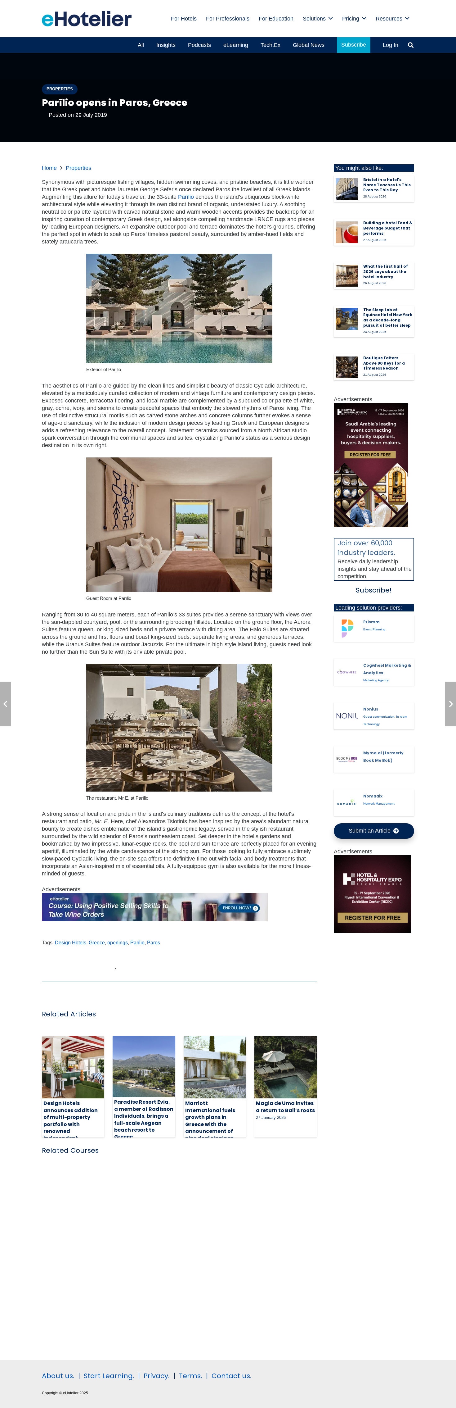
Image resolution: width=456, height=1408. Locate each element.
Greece (97, 942)
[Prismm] (347, 628)
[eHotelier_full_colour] (87, 18)
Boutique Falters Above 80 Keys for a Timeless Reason (384, 363)
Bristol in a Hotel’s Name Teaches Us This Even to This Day (387, 185)
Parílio (137, 942)
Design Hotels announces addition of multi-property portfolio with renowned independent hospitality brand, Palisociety (70, 1128)
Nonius (370, 709)
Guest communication (378, 716)
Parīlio (186, 197)
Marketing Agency (376, 680)
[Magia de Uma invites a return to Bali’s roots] (285, 1067)
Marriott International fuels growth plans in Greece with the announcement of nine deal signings (210, 1121)
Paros (153, 942)
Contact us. (232, 1376)
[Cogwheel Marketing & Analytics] (347, 672)
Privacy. (157, 1376)
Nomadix (372, 796)
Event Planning (374, 629)
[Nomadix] (347, 803)
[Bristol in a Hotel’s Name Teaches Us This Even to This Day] (347, 189)
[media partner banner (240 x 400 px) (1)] (371, 525)
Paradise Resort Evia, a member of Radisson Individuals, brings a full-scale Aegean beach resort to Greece (143, 1119)
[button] (331, 18)
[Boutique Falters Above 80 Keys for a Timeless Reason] (347, 367)
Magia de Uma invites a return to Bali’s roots (285, 1107)
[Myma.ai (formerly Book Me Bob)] (347, 759)
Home (49, 168)
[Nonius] (347, 716)
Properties (78, 168)
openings (117, 942)
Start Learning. (108, 1376)
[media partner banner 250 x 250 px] (372, 931)
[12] (155, 919)
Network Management (379, 803)
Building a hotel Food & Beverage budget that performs (387, 228)
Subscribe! (374, 590)
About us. (58, 1376)
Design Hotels (70, 942)
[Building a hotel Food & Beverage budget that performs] (347, 232)
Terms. (190, 1376)
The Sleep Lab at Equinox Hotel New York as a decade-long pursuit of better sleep (387, 317)
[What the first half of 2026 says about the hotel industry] (347, 276)
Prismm (371, 622)
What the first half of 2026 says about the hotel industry (385, 271)
